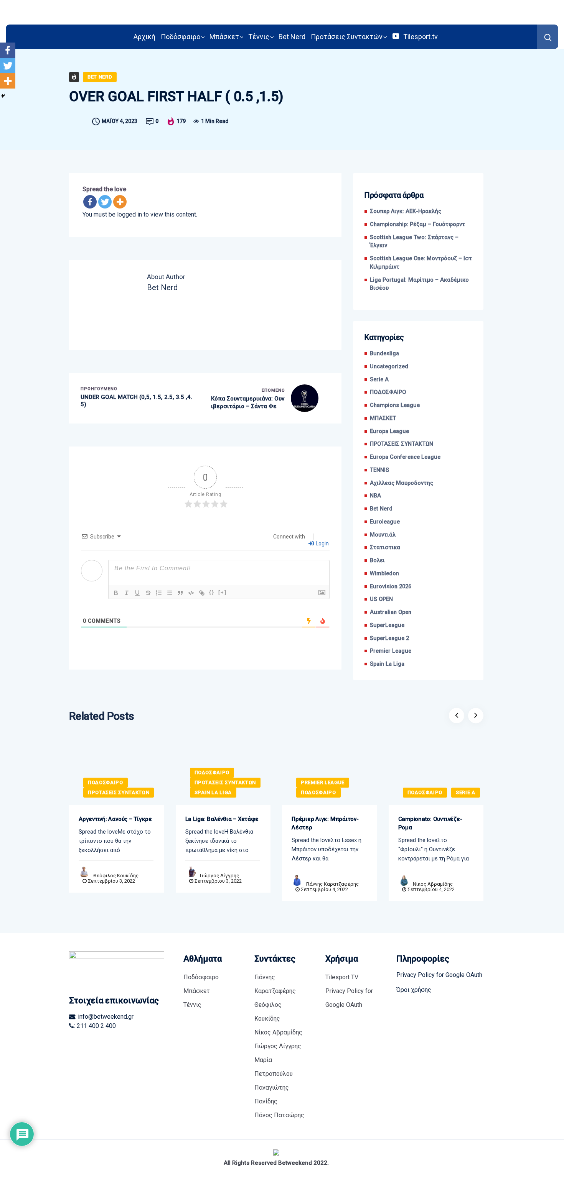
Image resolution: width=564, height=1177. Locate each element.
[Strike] (148, 593)
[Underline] (137, 593)
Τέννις (258, 37)
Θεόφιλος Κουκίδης (116, 875)
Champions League (395, 405)
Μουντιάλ (383, 535)
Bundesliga (384, 353)
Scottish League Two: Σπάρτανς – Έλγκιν (414, 241)
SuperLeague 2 (389, 638)
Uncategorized (389, 366)
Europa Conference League (405, 457)
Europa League (389, 431)
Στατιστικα (385, 547)
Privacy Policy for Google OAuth (349, 997)
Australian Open (390, 612)
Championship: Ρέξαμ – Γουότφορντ (419, 224)
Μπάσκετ (224, 37)
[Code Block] (191, 593)
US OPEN (381, 599)
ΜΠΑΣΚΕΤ (383, 418)
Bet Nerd (292, 37)
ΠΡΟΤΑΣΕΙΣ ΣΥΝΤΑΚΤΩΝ (401, 444)
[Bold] (115, 593)
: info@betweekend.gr (104, 1016)
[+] (222, 592)
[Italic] (126, 593)
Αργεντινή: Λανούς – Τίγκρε (115, 819)
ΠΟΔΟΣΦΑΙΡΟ (388, 392)
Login (322, 543)
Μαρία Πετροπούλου (273, 1066)
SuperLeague (387, 625)
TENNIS (379, 470)
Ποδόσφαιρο (180, 37)
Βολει (377, 560)
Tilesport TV (341, 977)
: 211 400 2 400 (95, 1025)
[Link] (201, 593)
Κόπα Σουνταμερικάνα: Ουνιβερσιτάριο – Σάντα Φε (247, 402)
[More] (120, 201)
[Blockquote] (180, 593)
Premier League (390, 651)
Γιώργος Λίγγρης (219, 875)
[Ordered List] (158, 593)
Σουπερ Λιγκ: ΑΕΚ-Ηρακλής (405, 211)
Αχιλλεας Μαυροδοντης (401, 483)
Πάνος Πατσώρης (279, 1115)
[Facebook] (90, 201)
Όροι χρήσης (413, 989)
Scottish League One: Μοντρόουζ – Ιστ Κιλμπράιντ (421, 262)
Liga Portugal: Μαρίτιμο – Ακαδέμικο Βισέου (419, 284)
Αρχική (144, 37)
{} (211, 592)
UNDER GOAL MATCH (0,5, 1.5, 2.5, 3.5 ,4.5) (136, 401)
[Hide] (3, 96)
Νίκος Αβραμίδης (433, 884)
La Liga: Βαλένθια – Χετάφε (222, 819)
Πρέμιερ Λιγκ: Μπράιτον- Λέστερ (325, 823)
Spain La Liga (387, 664)
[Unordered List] (169, 593)
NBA (375, 495)
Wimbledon (384, 573)
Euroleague (385, 522)
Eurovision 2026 (390, 586)
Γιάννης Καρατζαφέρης (332, 884)
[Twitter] (105, 201)
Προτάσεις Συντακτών (347, 37)
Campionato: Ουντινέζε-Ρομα (430, 823)
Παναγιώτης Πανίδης (271, 1094)
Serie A (379, 379)
